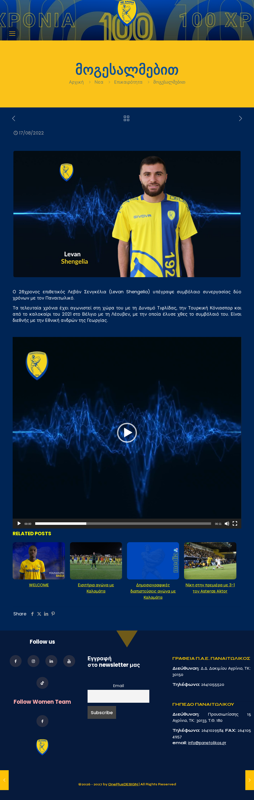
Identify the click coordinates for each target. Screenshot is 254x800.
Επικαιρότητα (128, 82)
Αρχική (77, 82)
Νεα (99, 82)
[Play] (19, 523)
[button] (127, 433)
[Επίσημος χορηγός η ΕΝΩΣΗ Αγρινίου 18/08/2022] (249, 780)
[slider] (123, 523)
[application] (127, 433)
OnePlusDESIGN (123, 784)
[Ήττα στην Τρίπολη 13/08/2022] (4, 780)
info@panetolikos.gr (207, 742)
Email (118, 686)
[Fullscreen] (234, 523)
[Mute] (226, 523)
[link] (127, 13)
